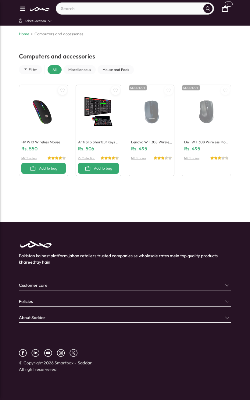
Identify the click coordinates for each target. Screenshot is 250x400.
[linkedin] (37, 353)
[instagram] (63, 353)
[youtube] (50, 353)
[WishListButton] (62, 90)
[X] (76, 353)
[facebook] (25, 353)
